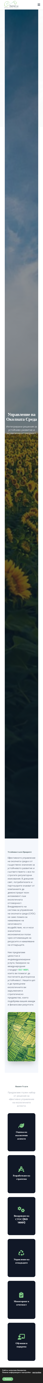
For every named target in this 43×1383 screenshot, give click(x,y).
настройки (36, 1372)
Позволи (8, 1379)
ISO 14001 (23, 969)
